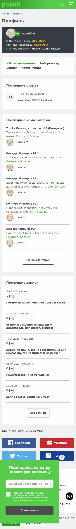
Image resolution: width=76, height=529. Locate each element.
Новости (27, 291)
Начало (5, 14)
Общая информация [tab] (21, 63)
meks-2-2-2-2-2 (42, 100)
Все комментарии (38, 260)
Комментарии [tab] (31, 68)
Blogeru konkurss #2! (20, 229)
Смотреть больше (28, 136)
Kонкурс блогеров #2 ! (22, 153)
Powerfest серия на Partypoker (27, 375)
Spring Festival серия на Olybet (27, 397)
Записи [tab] (12, 68)
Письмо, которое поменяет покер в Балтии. (36, 302)
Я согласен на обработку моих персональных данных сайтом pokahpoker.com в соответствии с (30, 496)
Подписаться (29, 510)
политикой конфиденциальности (30, 500)
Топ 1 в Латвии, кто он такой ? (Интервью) (35, 128)
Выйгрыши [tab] (49, 63)
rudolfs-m (21, 142)
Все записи (38, 413)
